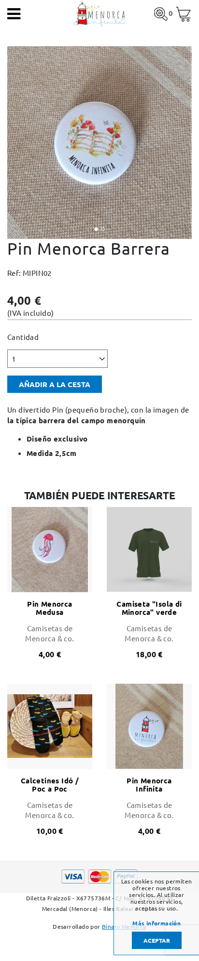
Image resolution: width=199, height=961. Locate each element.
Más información (156, 923)
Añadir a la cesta (54, 384)
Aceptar (156, 940)
